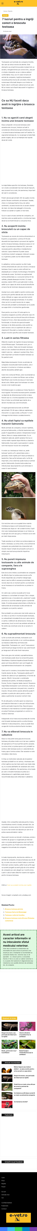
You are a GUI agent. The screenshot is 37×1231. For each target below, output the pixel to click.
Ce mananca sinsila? (21, 1102)
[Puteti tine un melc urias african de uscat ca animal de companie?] (7, 1087)
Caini (3, 1177)
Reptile (10, 11)
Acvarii (3, 1191)
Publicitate (4, 1206)
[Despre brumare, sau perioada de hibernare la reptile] (10, 1026)
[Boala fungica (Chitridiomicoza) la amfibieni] (27, 1044)
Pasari (3, 1186)
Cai (2, 1198)
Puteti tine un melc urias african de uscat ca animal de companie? (24, 1086)
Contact (4, 1209)
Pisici (3, 1180)
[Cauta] (35, 4)
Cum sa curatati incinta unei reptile (19, 885)
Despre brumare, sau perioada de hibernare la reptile (9, 1034)
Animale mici (5, 1194)
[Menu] (2, 4)
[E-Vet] (15, 3)
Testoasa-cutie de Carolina (14, 915)
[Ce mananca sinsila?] (7, 1104)
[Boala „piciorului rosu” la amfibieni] (10, 1044)
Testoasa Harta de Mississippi (15, 912)
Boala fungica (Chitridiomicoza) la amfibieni (26, 1052)
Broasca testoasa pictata (14, 909)
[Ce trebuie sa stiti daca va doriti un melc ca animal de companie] (7, 1095)
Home (5, 11)
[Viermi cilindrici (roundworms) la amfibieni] (27, 1026)
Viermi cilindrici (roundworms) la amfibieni (25, 1034)
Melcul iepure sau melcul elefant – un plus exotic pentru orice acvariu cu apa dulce (24, 1069)
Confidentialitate (6, 1203)
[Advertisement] (18, 162)
